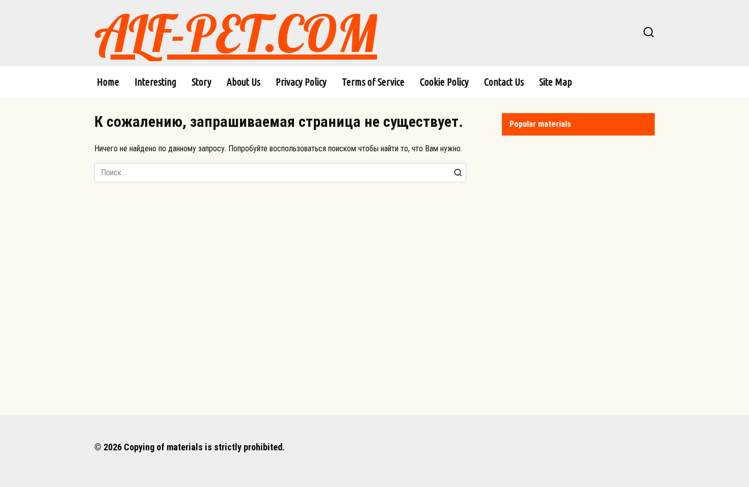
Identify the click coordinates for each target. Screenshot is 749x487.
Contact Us (504, 82)
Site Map (555, 82)
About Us (243, 82)
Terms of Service (373, 82)
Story (201, 82)
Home (108, 82)
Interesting (155, 82)
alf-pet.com (235, 33)
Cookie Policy (444, 82)
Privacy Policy (301, 82)
